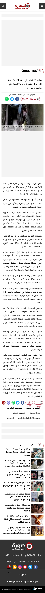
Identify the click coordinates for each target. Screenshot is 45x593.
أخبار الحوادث (33, 561)
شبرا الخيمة (35, 413)
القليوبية (10, 418)
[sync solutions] (37, 590)
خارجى (6, 555)
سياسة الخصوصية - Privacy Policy (22, 581)
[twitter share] (12, 99)
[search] (3, 6)
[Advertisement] (22, 43)
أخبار (39, 555)
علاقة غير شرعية (33, 408)
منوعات (22, 561)
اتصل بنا (22, 574)
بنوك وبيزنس (17, 555)
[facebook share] (17, 99)
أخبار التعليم (30, 555)
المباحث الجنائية (19, 413)
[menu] (42, 6)
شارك (23, 98)
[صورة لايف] (22, 6)
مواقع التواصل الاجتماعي (29, 418)
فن (15, 561)
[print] (38, 403)
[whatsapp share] (7, 99)
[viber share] (8, 403)
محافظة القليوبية (14, 408)
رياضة (8, 561)
